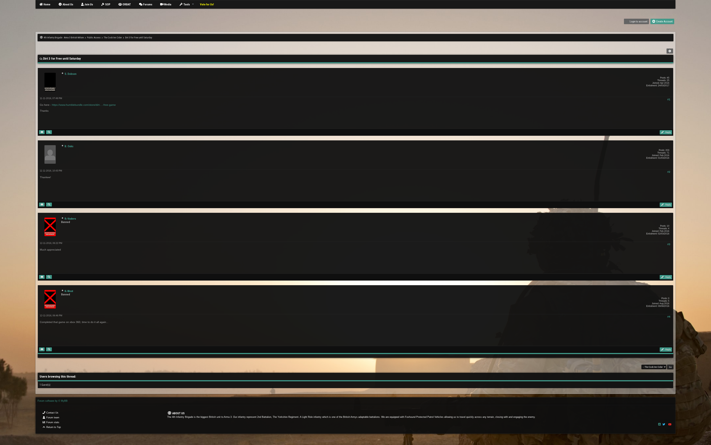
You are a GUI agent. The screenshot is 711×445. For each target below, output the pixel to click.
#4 (668, 316)
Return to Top (53, 427)
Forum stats (52, 422)
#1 (668, 99)
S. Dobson (70, 74)
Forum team (52, 417)
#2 (668, 171)
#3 (668, 244)
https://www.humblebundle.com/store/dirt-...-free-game (84, 104)
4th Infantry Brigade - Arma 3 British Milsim (64, 37)
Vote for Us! (207, 4)
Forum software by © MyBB (53, 400)
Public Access (94, 37)
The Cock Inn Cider (113, 37)
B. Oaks (69, 146)
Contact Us (52, 412)
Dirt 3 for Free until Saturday (138, 37)
